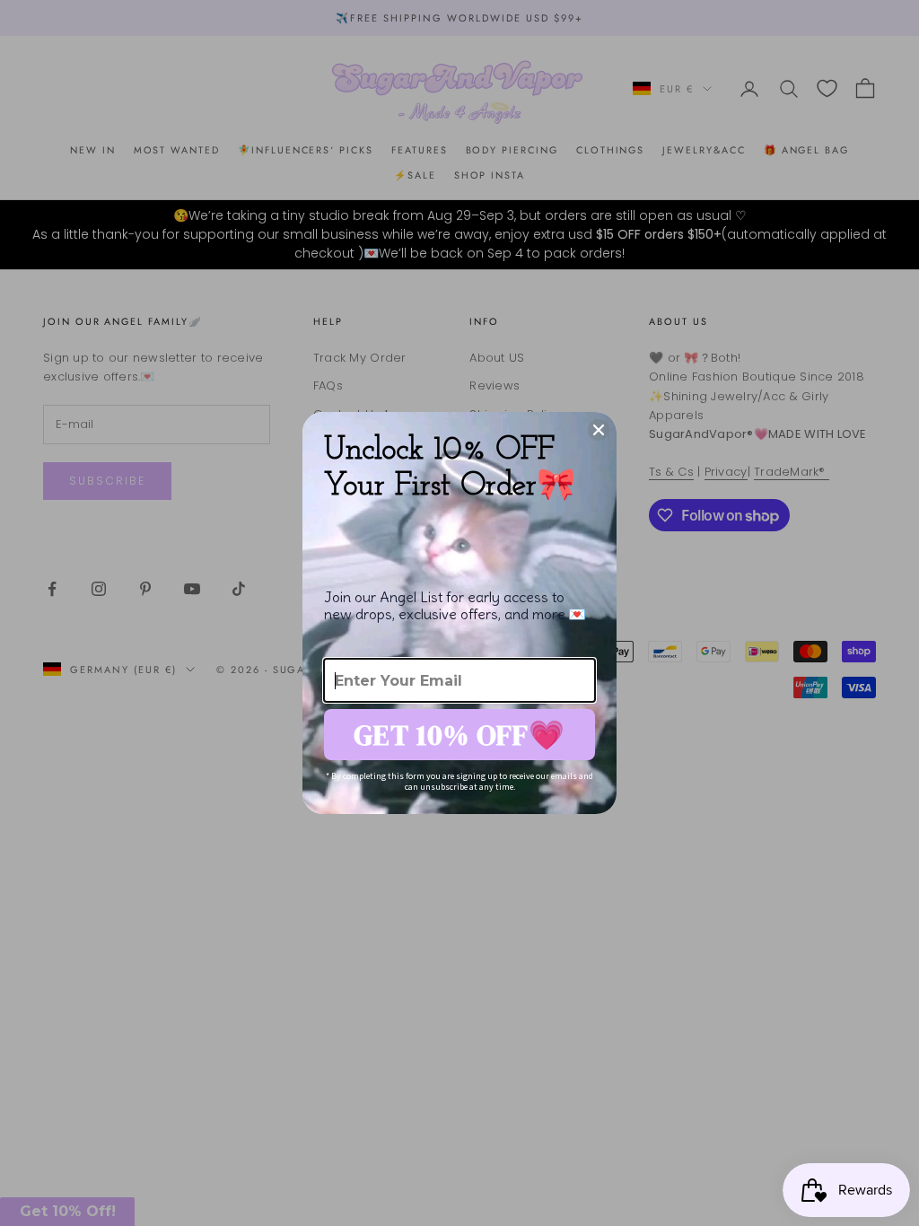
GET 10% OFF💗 (459, 735)
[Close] (598, 430)
